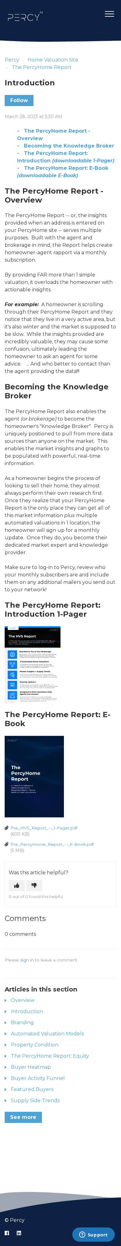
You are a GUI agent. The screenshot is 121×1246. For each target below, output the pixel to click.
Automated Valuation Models (47, 1034)
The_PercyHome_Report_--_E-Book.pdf (52, 844)
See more (23, 1117)
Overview (22, 1000)
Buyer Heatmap (31, 1067)
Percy (12, 60)
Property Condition (34, 1045)
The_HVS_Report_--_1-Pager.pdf (43, 827)
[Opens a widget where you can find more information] (93, 1235)
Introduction (27, 1011)
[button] (109, 14)
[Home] (25, 16)
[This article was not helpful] (34, 885)
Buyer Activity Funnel (38, 1078)
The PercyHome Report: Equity (50, 1056)
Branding (22, 1022)
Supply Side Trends (35, 1100)
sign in (27, 959)
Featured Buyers (32, 1089)
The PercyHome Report (42, 67)
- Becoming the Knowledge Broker (65, 146)
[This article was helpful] (17, 885)
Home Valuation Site (53, 60)
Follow (19, 100)
